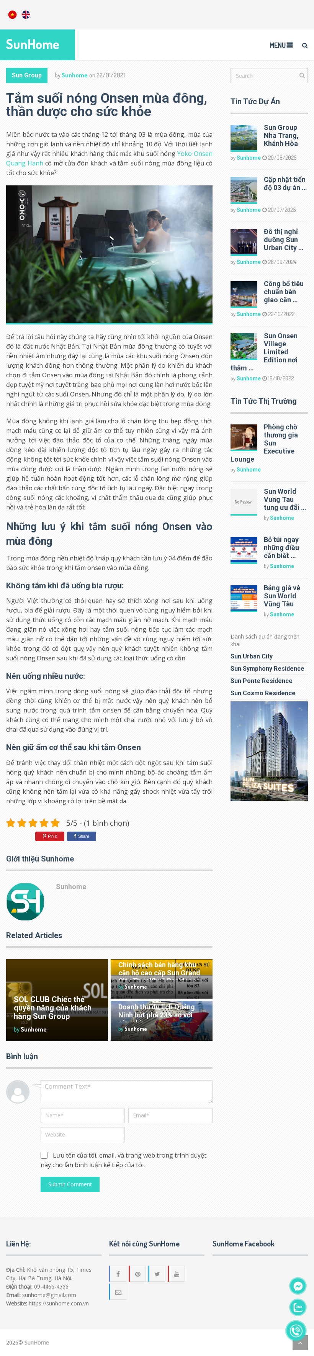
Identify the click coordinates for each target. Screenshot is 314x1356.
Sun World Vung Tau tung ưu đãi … (285, 499)
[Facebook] (118, 1274)
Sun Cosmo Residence (263, 693)
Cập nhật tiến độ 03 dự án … (285, 183)
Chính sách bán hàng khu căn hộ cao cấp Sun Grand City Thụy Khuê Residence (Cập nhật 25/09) (159, 977)
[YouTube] (177, 1274)
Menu (278, 45)
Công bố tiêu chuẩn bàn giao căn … (284, 292)
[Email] (118, 1292)
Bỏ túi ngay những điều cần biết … (281, 548)
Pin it (52, 836)
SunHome (32, 44)
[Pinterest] (138, 1274)
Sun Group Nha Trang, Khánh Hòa (281, 135)
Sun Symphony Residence (267, 668)
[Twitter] (157, 1274)
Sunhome (75, 75)
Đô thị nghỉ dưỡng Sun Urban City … (284, 240)
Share (83, 836)
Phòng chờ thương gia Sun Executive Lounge (264, 443)
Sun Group (27, 75)
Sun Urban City (252, 656)
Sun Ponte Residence (262, 681)
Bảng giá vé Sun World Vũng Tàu (282, 596)
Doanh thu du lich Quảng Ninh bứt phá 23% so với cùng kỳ (156, 1015)
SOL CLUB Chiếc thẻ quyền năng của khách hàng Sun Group (53, 1008)
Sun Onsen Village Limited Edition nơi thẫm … (264, 352)
